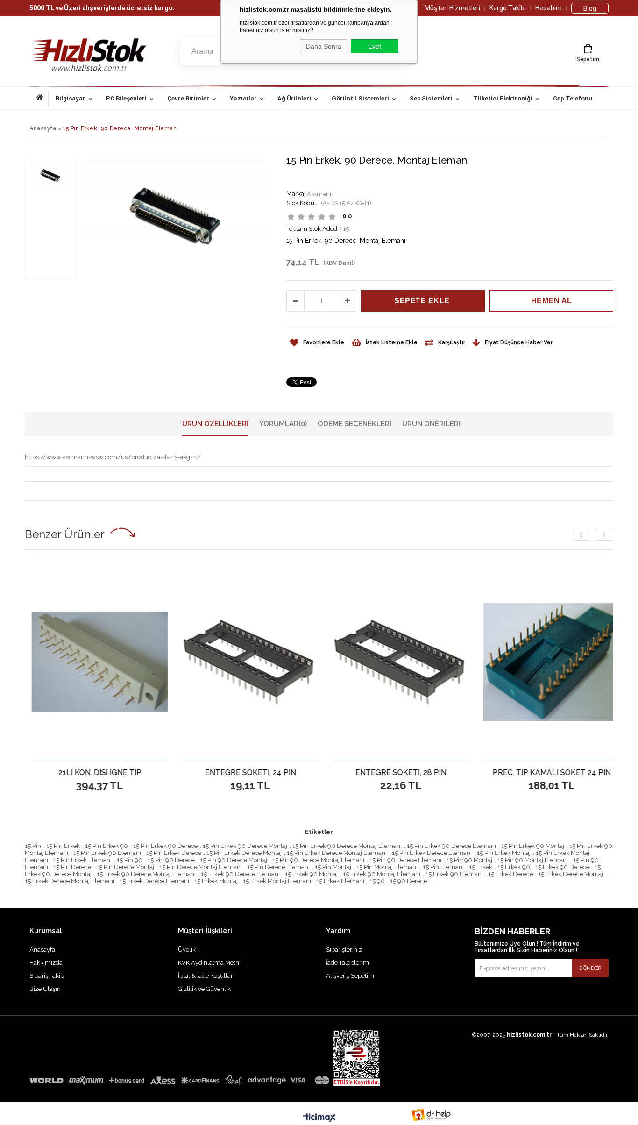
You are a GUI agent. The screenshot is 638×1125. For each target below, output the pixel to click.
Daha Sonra (323, 46)
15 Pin (33, 845)
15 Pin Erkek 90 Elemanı (107, 852)
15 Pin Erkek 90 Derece (165, 845)
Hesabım (548, 8)
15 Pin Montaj (333, 866)
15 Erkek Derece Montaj (570, 873)
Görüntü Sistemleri (360, 98)
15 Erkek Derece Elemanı (154, 880)
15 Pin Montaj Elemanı (387, 866)
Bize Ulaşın (45, 988)
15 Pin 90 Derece (171, 859)
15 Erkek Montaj (216, 880)
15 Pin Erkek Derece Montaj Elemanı (337, 852)
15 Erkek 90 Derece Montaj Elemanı (146, 873)
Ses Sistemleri (431, 98)
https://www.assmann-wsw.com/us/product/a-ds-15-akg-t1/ (113, 457)
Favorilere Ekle (51, 772)
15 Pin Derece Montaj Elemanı (200, 866)
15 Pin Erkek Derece (173, 852)
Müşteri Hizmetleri (452, 8)
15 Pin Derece (72, 866)
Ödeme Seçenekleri (354, 424)
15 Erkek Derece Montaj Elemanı (69, 880)
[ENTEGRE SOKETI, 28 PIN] (352, 661)
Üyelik (187, 949)
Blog (589, 8)
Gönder (590, 968)
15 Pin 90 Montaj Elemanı (532, 859)
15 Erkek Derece (510, 873)
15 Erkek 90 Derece (562, 866)
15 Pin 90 (129, 859)
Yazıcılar (243, 98)
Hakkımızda (46, 962)
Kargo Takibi (507, 8)
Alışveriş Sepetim (350, 975)
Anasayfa (42, 99)
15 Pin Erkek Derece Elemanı (432, 852)
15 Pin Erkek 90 (106, 845)
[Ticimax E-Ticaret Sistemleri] (319, 1118)
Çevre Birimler (188, 98)
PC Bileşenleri (126, 98)
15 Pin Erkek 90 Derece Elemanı (451, 845)
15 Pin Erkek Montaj (504, 852)
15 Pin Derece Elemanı (278, 866)
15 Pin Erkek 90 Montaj (532, 845)
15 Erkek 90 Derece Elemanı (240, 873)
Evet (374, 46)
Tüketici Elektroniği (502, 98)
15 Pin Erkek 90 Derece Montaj (245, 845)
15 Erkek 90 (513, 866)
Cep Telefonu (572, 98)
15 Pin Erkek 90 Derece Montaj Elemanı (347, 845)
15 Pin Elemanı (443, 866)
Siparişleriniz (344, 949)
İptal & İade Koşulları (206, 975)
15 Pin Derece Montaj (125, 866)
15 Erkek (480, 866)
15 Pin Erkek (63, 845)
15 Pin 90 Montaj (469, 859)
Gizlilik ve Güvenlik (204, 988)
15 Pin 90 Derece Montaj (233, 859)
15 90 (377, 880)
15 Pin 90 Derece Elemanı (405, 859)
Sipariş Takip (46, 975)
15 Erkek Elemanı (340, 880)
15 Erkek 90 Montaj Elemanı (381, 873)
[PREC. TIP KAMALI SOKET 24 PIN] (503, 661)
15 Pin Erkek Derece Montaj (244, 852)
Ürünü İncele (84, 772)
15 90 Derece (408, 880)
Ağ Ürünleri (294, 98)
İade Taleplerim (347, 962)
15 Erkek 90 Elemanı (454, 873)
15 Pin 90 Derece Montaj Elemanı (318, 859)
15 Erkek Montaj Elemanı (277, 880)
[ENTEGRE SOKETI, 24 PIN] (202, 661)
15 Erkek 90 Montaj (311, 873)
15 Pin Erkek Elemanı (82, 859)
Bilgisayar (70, 98)
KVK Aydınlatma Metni (209, 962)
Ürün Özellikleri (215, 424)
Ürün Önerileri (431, 424)
